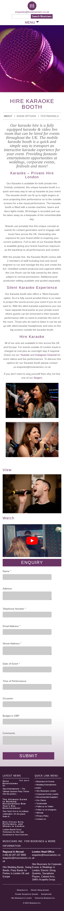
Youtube (25, 354)
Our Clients (41, 800)
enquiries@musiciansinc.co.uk (32, 11)
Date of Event (11, 663)
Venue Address (12, 643)
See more (24, 780)
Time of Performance (14, 681)
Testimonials (49, 116)
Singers (38, 377)
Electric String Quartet (40, 890)
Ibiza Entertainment (10, 783)
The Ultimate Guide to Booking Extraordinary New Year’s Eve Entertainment (15, 803)
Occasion (8, 698)
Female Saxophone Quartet (26, 894)
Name (7, 571)
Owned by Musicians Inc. (45, 898)
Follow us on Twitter (44, 806)
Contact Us (41, 819)
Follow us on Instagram (46, 810)
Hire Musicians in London (21, 898)
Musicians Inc (22, 890)
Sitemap (39, 813)
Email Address (11, 626)
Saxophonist (46, 894)
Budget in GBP (11, 715)
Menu (30, 22)
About (8, 116)
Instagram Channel (46, 354)
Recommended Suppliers (47, 797)
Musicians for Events (45, 781)
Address (7, 588)
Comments (9, 733)
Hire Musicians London (46, 791)
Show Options (26, 116)
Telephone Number (14, 608)
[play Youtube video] (32, 540)
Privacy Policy (42, 816)
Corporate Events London (47, 794)
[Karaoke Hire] (32, 512)
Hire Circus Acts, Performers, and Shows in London (14, 824)
